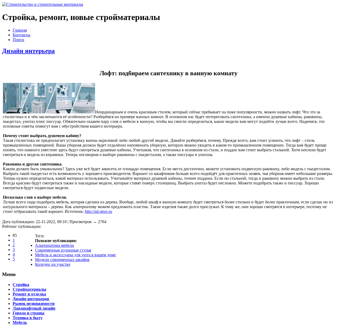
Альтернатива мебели (54, 245)
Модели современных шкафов (62, 259)
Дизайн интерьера (28, 50)
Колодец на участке (52, 264)
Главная (20, 30)
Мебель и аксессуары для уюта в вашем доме (75, 255)
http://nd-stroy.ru (98, 211)
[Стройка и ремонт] (42, 4)
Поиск (18, 39)
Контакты (21, 35)
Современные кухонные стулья (63, 250)
